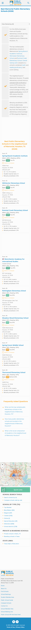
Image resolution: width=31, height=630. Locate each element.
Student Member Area (7, 597)
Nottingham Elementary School (14, 291)
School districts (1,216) (10, 527)
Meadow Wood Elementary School (15, 318)
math (24, 65)
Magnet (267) (8, 513)
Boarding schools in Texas (12, 537)
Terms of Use (11, 627)
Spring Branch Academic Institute (19, 52)
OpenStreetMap (27, 485)
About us (3, 589)
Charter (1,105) (8, 516)
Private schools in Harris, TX (12, 534)
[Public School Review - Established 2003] (15, 3)
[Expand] (2, 471)
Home (2, 586)
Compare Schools (6, 603)
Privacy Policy (20, 627)
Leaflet (20, 485)
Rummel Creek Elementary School (18, 59)
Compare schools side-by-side (13, 500)
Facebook (17, 621)
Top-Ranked (7, 508)
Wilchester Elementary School (17, 57)
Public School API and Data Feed (10, 615)
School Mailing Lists (7, 612)
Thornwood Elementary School (13, 372)
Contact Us (4, 606)
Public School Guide (7, 600)
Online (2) (7, 518)
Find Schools (5, 592)
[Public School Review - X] (13, 621)
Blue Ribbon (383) (9, 510)
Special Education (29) (10, 521)
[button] (13, 475)
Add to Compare (9, 163)
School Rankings (6, 594)
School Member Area (7, 609)
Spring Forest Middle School (13, 345)
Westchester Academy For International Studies (13, 260)
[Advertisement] (15, 243)
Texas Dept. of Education (11, 544)
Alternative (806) (9, 524)
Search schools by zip (10, 498)
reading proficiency (16, 67)
